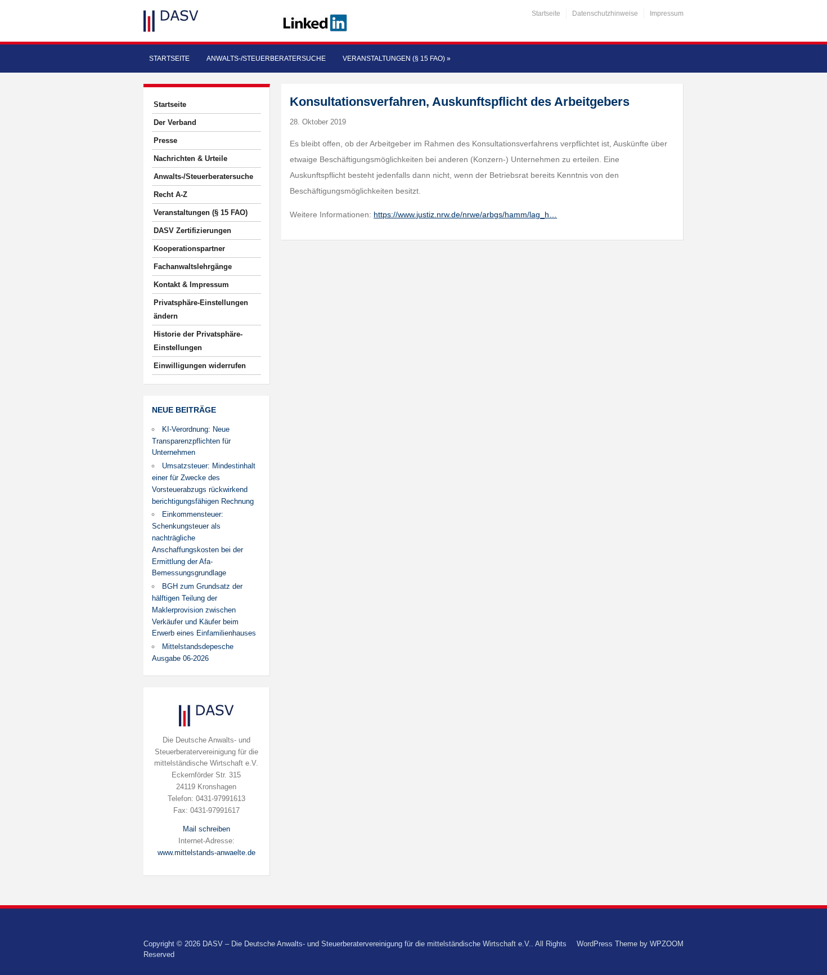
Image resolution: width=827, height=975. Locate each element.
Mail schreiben (206, 829)
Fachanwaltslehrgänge (193, 266)
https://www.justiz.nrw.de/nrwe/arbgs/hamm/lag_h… (465, 214)
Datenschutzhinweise (605, 13)
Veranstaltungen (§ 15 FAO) (397, 58)
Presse (165, 140)
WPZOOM (667, 944)
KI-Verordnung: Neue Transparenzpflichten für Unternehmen (191, 441)
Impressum (667, 13)
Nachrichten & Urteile (190, 158)
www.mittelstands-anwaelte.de (206, 852)
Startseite (546, 13)
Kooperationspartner (189, 248)
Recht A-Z (170, 194)
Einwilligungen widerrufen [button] (200, 365)
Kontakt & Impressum (191, 284)
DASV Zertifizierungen (192, 230)
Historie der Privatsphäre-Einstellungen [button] (198, 341)
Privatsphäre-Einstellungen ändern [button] (201, 309)
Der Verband (175, 122)
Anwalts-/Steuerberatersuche (266, 58)
